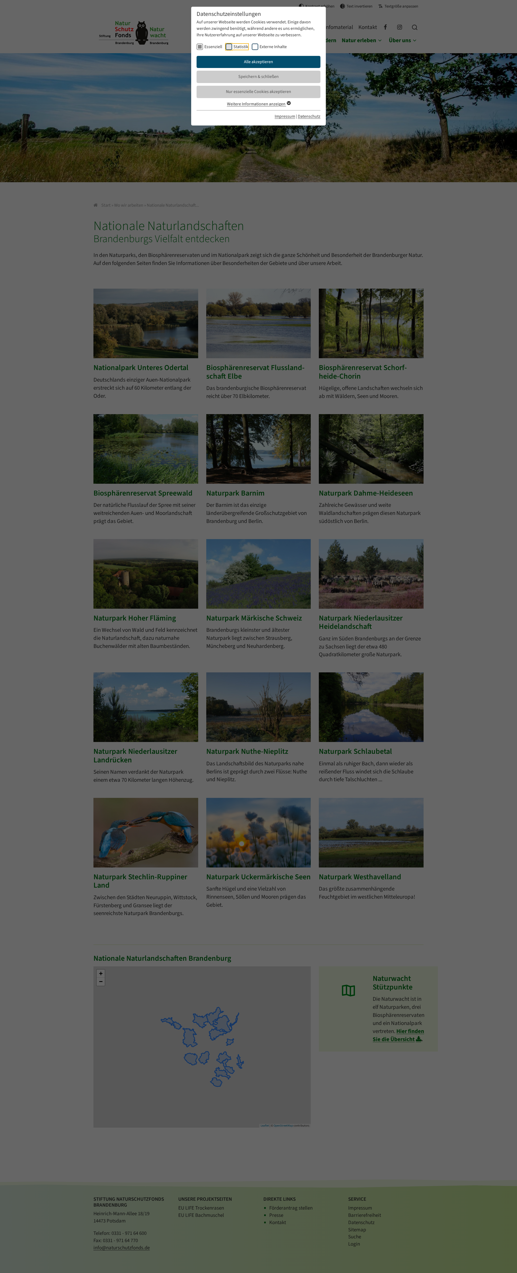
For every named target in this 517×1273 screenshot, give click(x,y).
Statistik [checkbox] (240, 47)
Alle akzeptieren (258, 62)
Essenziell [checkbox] (213, 47)
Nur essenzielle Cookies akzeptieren (258, 92)
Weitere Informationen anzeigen (256, 104)
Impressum (285, 116)
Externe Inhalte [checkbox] (273, 47)
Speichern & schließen (258, 77)
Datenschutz (309, 116)
